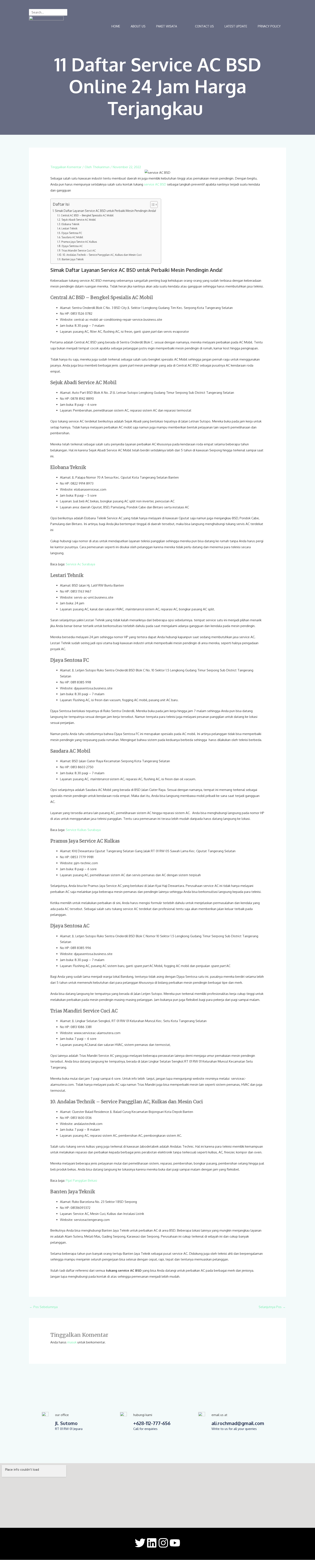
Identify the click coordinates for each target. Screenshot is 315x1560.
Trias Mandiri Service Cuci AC (79, 250)
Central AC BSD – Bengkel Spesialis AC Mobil (87, 215)
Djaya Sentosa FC (72, 233)
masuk (71, 1342)
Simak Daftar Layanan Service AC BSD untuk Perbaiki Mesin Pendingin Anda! (106, 211)
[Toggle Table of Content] (152, 204)
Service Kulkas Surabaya (83, 830)
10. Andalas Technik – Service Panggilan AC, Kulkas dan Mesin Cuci (102, 254)
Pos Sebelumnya (43, 1307)
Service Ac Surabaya (80, 564)
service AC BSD (155, 184)
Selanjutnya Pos (272, 1307)
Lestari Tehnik (70, 228)
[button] (170, 26)
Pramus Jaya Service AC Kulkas (79, 241)
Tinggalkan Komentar (65, 167)
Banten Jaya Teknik (73, 259)
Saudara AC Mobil (72, 237)
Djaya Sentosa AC (72, 246)
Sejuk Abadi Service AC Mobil (78, 219)
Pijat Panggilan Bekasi (81, 1180)
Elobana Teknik (71, 224)
